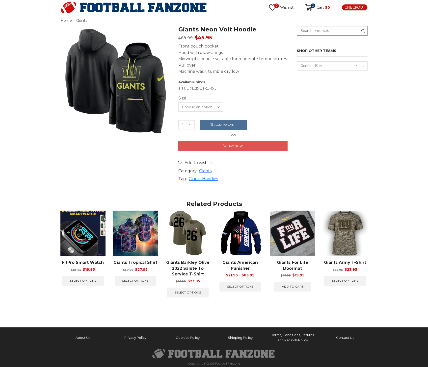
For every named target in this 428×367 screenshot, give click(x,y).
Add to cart (225, 124)
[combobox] (332, 66)
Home (66, 20)
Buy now (235, 146)
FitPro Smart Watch (83, 262)
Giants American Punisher (240, 265)
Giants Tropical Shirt (135, 262)
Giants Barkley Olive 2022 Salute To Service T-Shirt (188, 268)
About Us (83, 338)
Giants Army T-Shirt (345, 262)
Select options (83, 280)
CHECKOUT (355, 7)
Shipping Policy (240, 338)
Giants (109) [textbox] (328, 65)
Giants (81, 20)
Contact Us (345, 338)
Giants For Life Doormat (292, 265)
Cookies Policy (188, 338)
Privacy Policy (135, 338)
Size (182, 98)
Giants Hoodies (203, 178)
